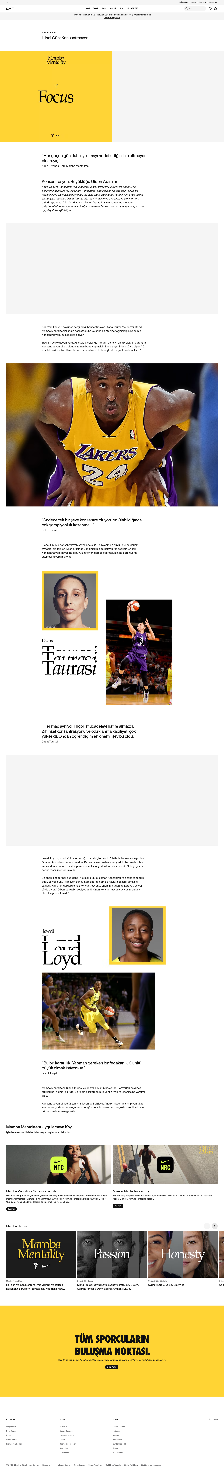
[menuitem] (196, 2)
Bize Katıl (111, 1367)
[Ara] (186, 8)
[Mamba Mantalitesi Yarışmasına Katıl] (58, 1178)
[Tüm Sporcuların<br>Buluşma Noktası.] (112, 1351)
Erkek (95, 8)
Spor (122, 8)
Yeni (88, 8)
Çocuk (113, 8)
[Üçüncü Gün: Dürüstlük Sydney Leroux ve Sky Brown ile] (183, 1259)
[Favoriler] (210, 8)
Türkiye (214, 1419)
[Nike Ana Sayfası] (10, 8)
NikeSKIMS (132, 8)
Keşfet (11, 1209)
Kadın (104, 8)
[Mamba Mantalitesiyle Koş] (165, 1176)
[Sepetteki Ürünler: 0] (215, 8)
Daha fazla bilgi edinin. (112, 18)
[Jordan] (7, 2)
